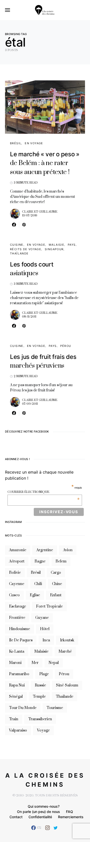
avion (67, 550)
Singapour (54, 249)
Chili (38, 584)
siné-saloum (67, 685)
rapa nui (17, 685)
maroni (15, 662)
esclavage (17, 606)
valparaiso (18, 730)
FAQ (69, 811)
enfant (56, 595)
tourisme (54, 708)
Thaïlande (19, 253)
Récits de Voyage (25, 249)
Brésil (15, 143)
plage (44, 674)
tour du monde (22, 708)
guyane (42, 617)
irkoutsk (67, 640)
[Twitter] (56, 827)
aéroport (16, 561)
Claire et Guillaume (39, 212)
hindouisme (19, 629)
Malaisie (56, 244)
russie (40, 685)
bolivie (15, 572)
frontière (17, 617)
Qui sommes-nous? (44, 806)
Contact (16, 817)
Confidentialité (40, 817)
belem (61, 561)
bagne (40, 561)
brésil (36, 572)
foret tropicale (49, 606)
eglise (35, 595)
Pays (72, 244)
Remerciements (71, 817)
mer (35, 662)
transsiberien (40, 719)
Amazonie (17, 550)
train (13, 719)
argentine (44, 550)
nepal (53, 662)
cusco (14, 595)
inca (46, 640)
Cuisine (17, 244)
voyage (43, 730)
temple (39, 696)
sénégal (16, 696)
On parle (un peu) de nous (38, 811)
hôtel (45, 629)
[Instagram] (47, 827)
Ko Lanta (16, 651)
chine (57, 584)
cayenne (16, 584)
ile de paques (20, 640)
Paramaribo (19, 674)
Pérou (65, 346)
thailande (64, 696)
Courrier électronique (44, 492)
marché (65, 651)
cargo (56, 572)
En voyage (34, 143)
